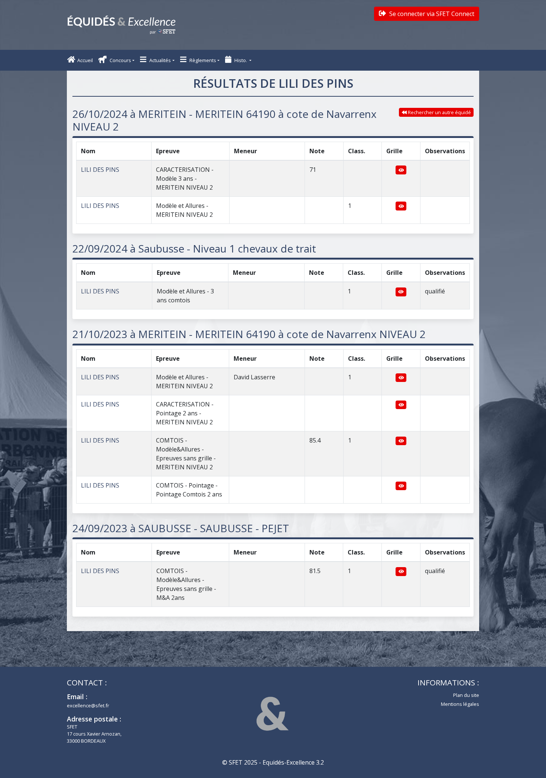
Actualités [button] (159, 60)
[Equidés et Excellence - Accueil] (121, 25)
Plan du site (466, 695)
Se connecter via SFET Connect (431, 14)
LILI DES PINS (100, 169)
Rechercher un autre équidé (439, 112)
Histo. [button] (240, 60)
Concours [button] (119, 60)
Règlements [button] (202, 60)
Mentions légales (460, 704)
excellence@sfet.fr (88, 705)
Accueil (85, 60)
